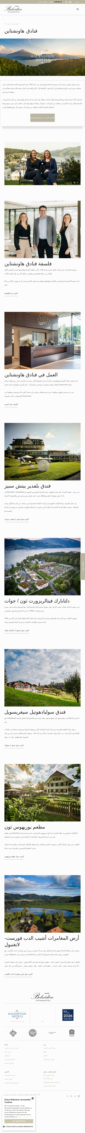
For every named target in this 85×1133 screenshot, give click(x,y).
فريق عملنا (7, 1052)
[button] (77, 2)
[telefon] (66, 2)
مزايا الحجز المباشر (49, 1048)
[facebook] (67, 1096)
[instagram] (71, 1096)
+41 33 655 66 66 (49, 1086)
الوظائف (7, 1055)
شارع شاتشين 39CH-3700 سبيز (48, 1076)
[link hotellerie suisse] (52, 1033)
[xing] (75, 1096)
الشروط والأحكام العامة (11, 1083)
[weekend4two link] (17, 1014)
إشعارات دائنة (43, 2)
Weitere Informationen (25, 1117)
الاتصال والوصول (9, 1059)
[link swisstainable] (33, 1033)
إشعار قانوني (8, 1079)
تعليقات (42, 1021)
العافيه (45, 1055)
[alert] (18, 1113)
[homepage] (13, 9)
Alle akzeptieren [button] (18, 1121)
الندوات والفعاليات (49, 1059)
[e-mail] (70, 2)
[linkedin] (79, 1096)
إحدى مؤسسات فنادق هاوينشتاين (17, 1021)
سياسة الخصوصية (9, 1075)
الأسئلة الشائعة (9, 1063)
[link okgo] (13, 1033)
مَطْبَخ (45, 1052)
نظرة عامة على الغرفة (11, 1048)
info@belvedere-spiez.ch (52, 1082)
